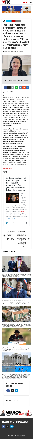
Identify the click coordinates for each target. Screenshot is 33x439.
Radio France (7, 168)
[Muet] (21, 80)
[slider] (26, 80)
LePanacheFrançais (8, 51)
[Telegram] (16, 390)
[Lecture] (5, 80)
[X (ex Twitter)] (12, 390)
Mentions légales (21, 435)
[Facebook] (8, 390)
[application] (16, 80)
